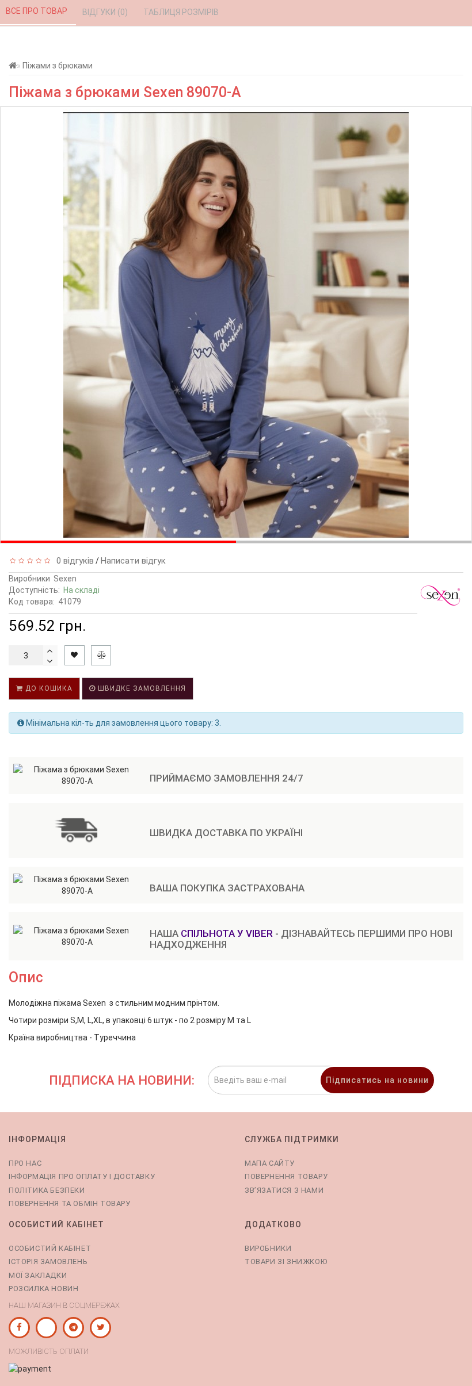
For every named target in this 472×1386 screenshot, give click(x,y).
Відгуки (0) (106, 12)
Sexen (65, 578)
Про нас (25, 1163)
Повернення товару (286, 1176)
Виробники (268, 1248)
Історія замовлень (48, 1261)
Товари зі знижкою (286, 1261)
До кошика (48, 688)
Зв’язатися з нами (284, 1190)
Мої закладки (38, 1275)
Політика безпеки (47, 1190)
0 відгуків (73, 561)
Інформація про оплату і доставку (82, 1176)
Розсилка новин (43, 1288)
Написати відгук (133, 561)
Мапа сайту (270, 1163)
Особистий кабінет (50, 1248)
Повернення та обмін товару (70, 1203)
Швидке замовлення (141, 688)
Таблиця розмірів (181, 12)
